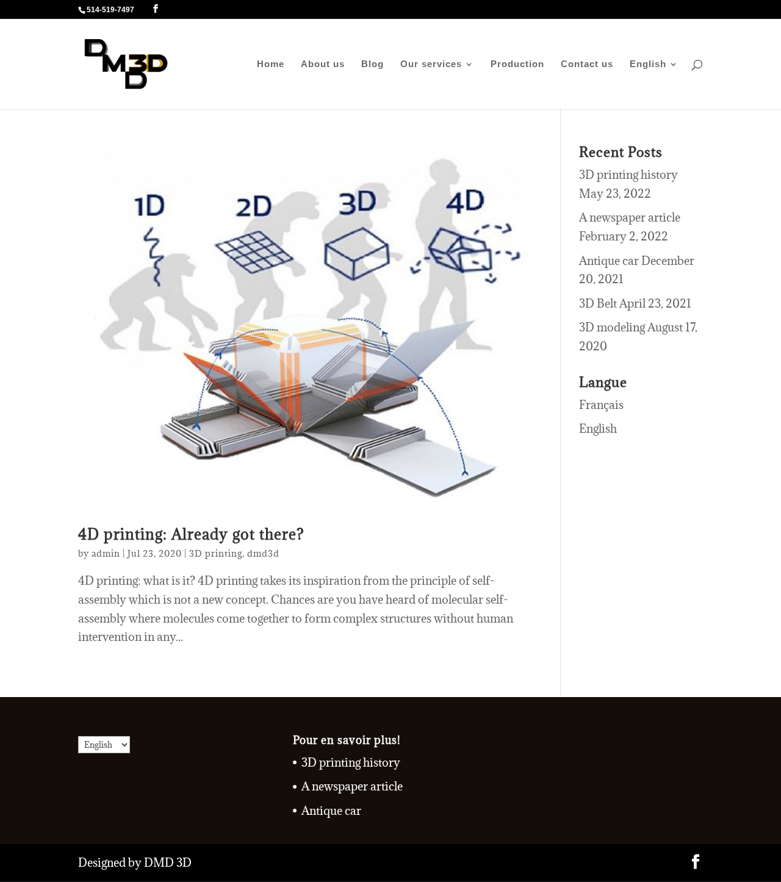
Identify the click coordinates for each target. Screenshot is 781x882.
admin (106, 553)
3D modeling (612, 327)
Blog (372, 64)
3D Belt (598, 303)
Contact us (587, 64)
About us (323, 64)
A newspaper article (629, 217)
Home (270, 64)
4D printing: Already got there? (191, 534)
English (648, 64)
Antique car (609, 260)
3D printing (215, 553)
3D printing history (628, 174)
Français (601, 404)
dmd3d (263, 553)
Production (517, 64)
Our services (431, 64)
